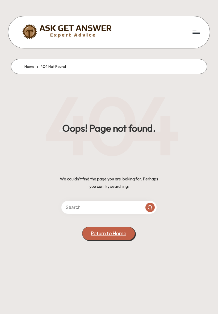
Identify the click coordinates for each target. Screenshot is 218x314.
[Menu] (195, 32)
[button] (150, 207)
